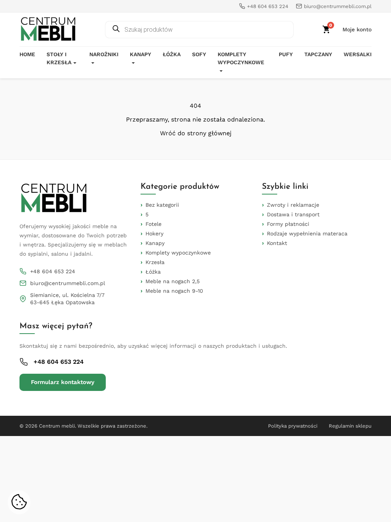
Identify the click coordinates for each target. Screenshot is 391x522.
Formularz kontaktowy (62, 382)
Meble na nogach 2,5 (172, 281)
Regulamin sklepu (350, 426)
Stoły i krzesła (59, 58)
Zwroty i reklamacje (293, 205)
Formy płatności (288, 224)
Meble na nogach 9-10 (174, 291)
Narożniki (103, 54)
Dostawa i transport (293, 214)
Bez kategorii (162, 205)
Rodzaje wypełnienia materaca (307, 233)
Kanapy (140, 54)
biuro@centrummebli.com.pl (67, 283)
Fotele (153, 224)
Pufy (286, 54)
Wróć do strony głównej (195, 133)
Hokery (154, 233)
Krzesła (155, 262)
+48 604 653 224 (52, 271)
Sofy (199, 54)
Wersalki (358, 54)
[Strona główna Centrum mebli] (48, 29)
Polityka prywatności (292, 426)
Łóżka (172, 54)
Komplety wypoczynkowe (241, 58)
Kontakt (277, 243)
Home (27, 54)
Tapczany (318, 54)
